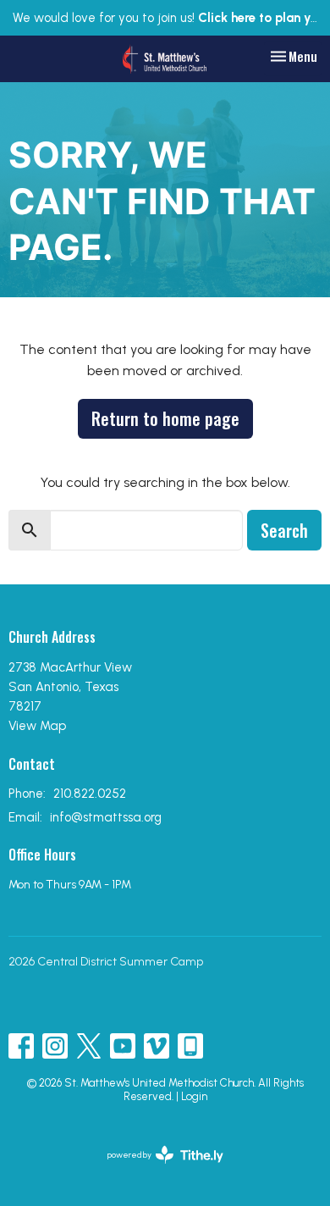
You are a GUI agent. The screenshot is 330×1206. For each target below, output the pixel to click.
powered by (156, 1169)
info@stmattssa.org (106, 817)
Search (284, 530)
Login (194, 1096)
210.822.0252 (89, 793)
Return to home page (165, 418)
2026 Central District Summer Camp (105, 961)
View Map (37, 725)
